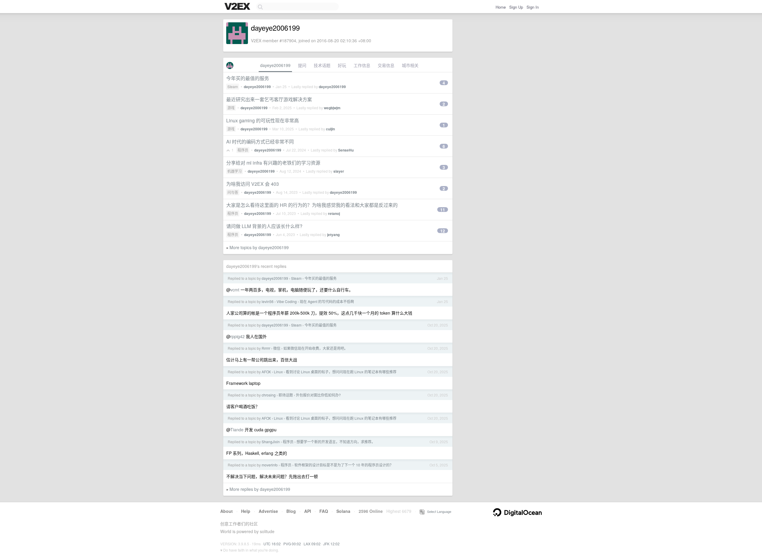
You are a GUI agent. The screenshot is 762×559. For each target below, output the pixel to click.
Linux (278, 371)
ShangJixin (271, 441)
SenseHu (346, 150)
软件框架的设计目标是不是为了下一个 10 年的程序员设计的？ (343, 464)
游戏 (231, 107)
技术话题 (322, 65)
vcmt (234, 290)
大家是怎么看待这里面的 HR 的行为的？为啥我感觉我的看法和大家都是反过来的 (312, 205)
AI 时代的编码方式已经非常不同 (260, 141)
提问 (302, 65)
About (226, 511)
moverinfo (270, 464)
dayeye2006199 (275, 65)
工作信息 (362, 65)
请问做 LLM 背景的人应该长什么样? (264, 226)
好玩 (342, 65)
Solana (343, 511)
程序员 (243, 149)
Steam (232, 86)
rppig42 (237, 336)
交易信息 (386, 65)
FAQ (323, 511)
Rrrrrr (266, 348)
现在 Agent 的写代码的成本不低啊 (327, 301)
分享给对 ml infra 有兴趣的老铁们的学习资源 (273, 162)
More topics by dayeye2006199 (259, 247)
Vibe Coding (287, 301)
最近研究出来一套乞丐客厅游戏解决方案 (269, 99)
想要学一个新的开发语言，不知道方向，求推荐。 (335, 441)
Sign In (533, 7)
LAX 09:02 (312, 543)
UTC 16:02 (272, 543)
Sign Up (516, 7)
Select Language (437, 511)
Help (245, 511)
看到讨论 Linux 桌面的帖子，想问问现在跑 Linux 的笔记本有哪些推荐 (341, 371)
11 (442, 209)
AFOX (266, 371)
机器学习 (234, 171)
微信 (276, 348)
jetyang (333, 234)
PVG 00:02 (292, 543)
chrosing (269, 394)
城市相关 (410, 65)
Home (501, 7)
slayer (338, 171)
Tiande (236, 429)
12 (442, 230)
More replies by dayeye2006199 (259, 489)
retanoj (334, 213)
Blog (291, 511)
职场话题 (286, 394)
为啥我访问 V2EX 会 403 (252, 183)
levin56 (268, 301)
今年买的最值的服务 (247, 78)
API (307, 511)
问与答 (232, 192)
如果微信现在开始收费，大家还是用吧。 (315, 348)
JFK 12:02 (331, 543)
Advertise (268, 511)
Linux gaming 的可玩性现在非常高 (262, 120)
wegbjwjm (332, 107)
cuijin (330, 129)
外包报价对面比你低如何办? (318, 394)
